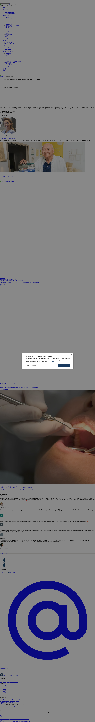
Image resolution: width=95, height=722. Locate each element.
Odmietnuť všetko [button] (49, 365)
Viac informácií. (51, 361)
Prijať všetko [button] (63, 365)
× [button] (71, 354)
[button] (31, 365)
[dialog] (47, 361)
